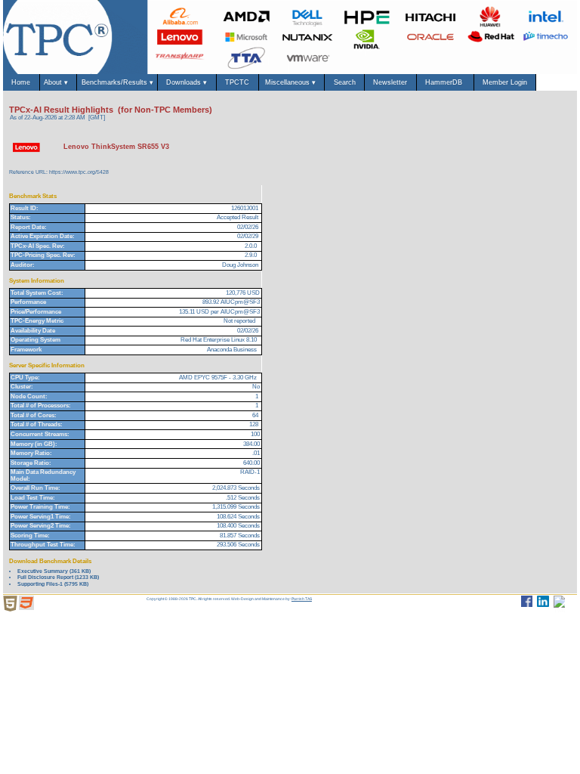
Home (21, 82)
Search (344, 82)
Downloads (186, 82)
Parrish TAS (302, 598)
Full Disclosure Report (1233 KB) (58, 577)
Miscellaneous (291, 82)
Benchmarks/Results (117, 82)
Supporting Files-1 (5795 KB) (52, 584)
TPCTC (237, 82)
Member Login (505, 82)
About (58, 82)
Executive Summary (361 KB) (54, 571)
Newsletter (390, 82)
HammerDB (445, 82)
